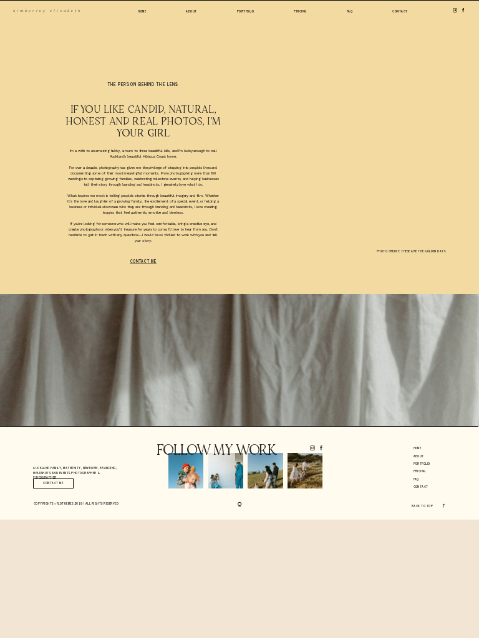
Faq (349, 11)
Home (142, 11)
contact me (143, 261)
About (191, 11)
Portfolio (245, 11)
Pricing (300, 11)
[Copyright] (240, 505)
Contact (399, 11)
